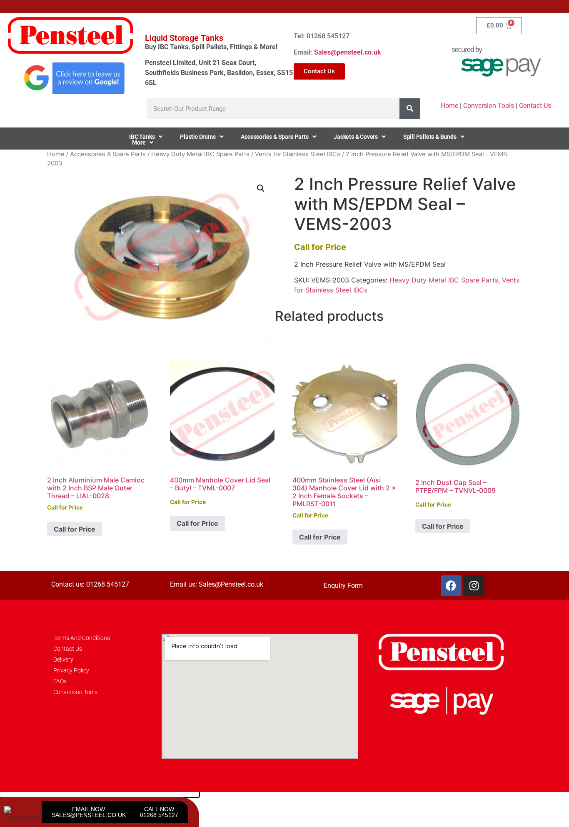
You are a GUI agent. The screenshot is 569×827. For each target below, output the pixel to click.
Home (449, 106)
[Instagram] (474, 585)
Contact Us (535, 106)
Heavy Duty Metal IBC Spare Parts (200, 154)
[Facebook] (451, 585)
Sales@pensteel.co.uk (347, 52)
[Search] (409, 108)
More (138, 142)
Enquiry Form (343, 586)
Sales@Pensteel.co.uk (231, 584)
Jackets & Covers (356, 137)
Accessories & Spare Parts (274, 137)
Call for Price (74, 529)
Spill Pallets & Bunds (430, 137)
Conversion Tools (488, 106)
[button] (260, 188)
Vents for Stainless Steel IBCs (297, 154)
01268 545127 (107, 584)
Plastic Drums (197, 137)
